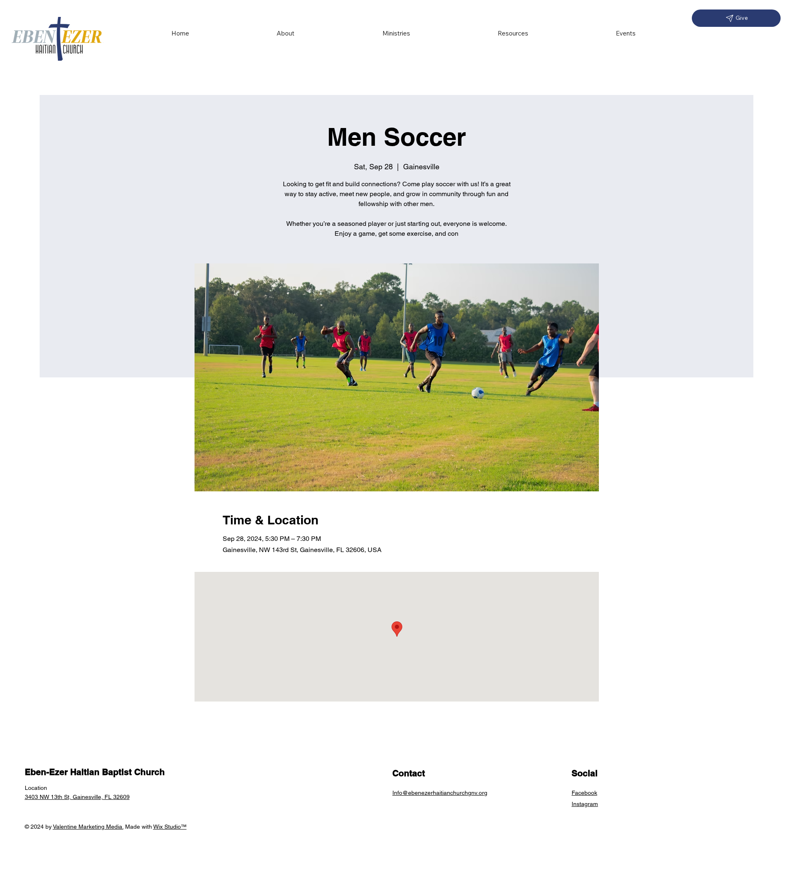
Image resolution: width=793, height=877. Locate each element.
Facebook (584, 792)
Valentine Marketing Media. (88, 826)
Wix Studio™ (170, 826)
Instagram (585, 804)
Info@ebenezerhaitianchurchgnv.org (439, 792)
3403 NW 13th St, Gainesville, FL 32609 (77, 797)
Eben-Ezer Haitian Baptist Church (95, 772)
